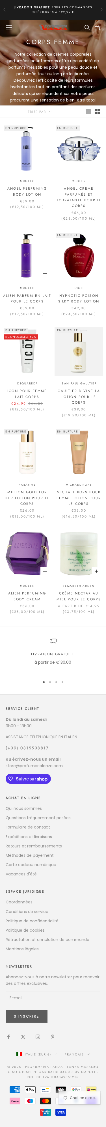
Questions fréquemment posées (38, 818)
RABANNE (27, 485)
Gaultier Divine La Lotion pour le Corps (79, 396)
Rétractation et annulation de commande (47, 939)
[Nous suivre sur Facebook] (8, 1037)
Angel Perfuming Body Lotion (27, 191)
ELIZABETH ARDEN (79, 586)
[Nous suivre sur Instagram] (38, 1037)
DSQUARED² (27, 383)
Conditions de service (27, 911)
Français (74, 1054)
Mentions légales (22, 949)
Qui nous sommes (24, 808)
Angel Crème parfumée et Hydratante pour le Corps (79, 197)
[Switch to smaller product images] (97, 112)
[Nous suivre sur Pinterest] (52, 1037)
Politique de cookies (25, 930)
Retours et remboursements (34, 846)
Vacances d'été (21, 874)
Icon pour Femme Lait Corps (27, 393)
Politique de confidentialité (32, 921)
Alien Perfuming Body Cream (27, 596)
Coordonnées (19, 902)
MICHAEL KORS (79, 485)
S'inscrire (26, 1016)
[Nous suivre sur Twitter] (23, 1037)
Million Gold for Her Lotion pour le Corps (27, 498)
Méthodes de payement (30, 855)
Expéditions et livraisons (29, 837)
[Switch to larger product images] (88, 112)
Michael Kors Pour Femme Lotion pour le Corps (79, 498)
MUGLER (27, 181)
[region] (53, 655)
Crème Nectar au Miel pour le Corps (79, 596)
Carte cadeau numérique (31, 865)
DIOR (79, 288)
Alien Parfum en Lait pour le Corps (27, 298)
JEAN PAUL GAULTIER (79, 383)
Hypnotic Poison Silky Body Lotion (78, 298)
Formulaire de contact (28, 827)
